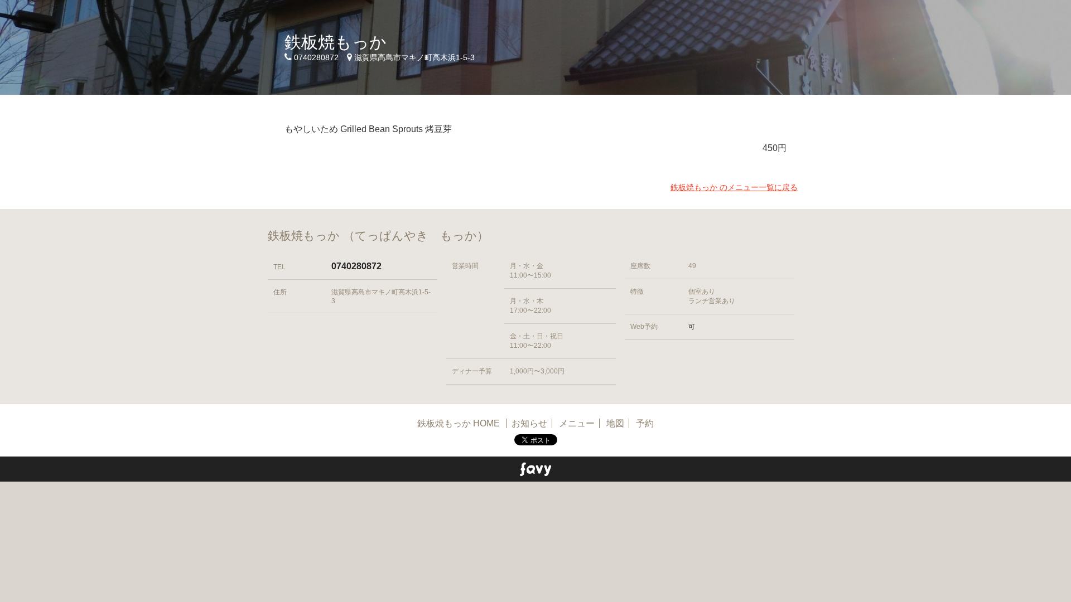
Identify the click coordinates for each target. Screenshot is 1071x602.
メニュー (577, 423)
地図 (615, 423)
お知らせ (529, 423)
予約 (645, 423)
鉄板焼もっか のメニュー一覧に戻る (734, 187)
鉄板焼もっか (335, 42)
